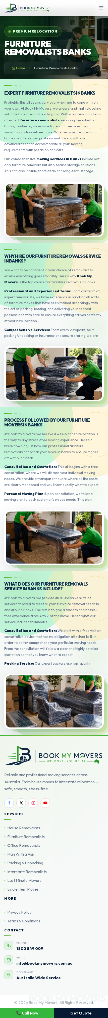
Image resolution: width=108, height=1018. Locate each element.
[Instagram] (33, 803)
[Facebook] (9, 803)
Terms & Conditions (23, 920)
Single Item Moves (23, 889)
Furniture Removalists (26, 836)
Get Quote (81, 1012)
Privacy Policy (19, 912)
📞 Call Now (27, 1012)
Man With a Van (20, 854)
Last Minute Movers (24, 880)
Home (20, 68)
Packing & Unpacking (25, 862)
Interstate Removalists (27, 871)
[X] (21, 803)
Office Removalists (23, 845)
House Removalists (23, 827)
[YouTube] (45, 803)
